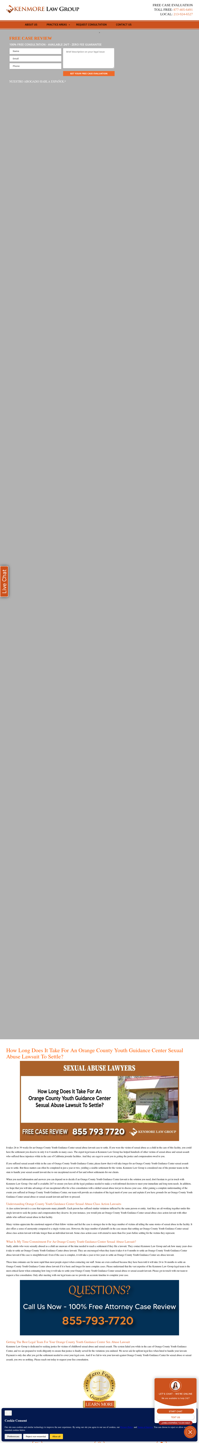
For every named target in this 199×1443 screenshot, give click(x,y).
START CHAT (175, 1411)
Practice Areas (57, 24)
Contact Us (124, 24)
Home (14, 25)
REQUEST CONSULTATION (91, 24)
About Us (31, 24)
